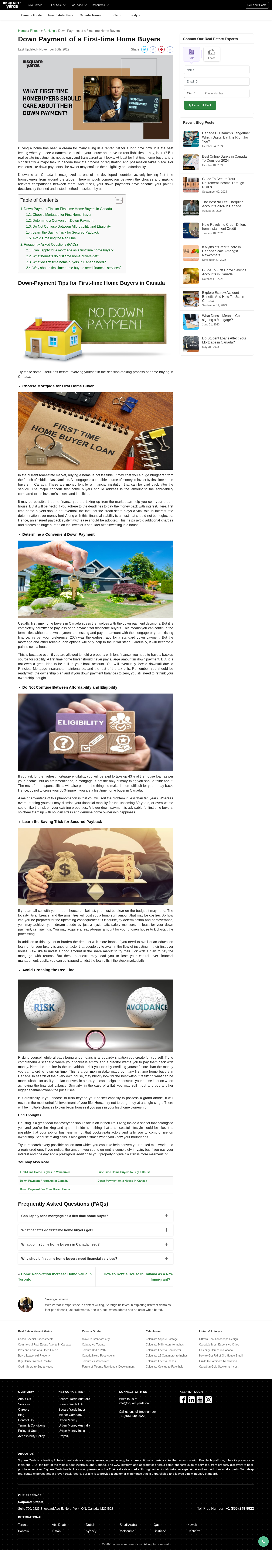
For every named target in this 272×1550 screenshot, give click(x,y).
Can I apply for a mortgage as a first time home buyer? (73, 250)
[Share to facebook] (153, 49)
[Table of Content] (119, 200)
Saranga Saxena (56, 1299)
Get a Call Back (202, 105)
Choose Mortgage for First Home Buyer (62, 214)
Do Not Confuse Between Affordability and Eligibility (71, 226)
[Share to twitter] (144, 49)
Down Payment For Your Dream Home (45, 1189)
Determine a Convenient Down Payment (63, 220)
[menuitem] (37, 5)
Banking (49, 30)
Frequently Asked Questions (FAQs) (51, 244)
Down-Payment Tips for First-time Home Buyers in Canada (68, 209)
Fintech (35, 30)
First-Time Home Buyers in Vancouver (45, 1172)
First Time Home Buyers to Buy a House (124, 1172)
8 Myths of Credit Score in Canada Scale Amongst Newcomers (221, 251)
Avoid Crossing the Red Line (54, 238)
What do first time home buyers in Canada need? (69, 262)
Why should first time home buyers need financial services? (77, 268)
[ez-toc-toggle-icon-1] (117, 201)
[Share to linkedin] (170, 49)
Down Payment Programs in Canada (44, 1180)
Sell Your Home (256, 5)
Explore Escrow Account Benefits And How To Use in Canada (223, 297)
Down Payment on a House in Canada (122, 1180)
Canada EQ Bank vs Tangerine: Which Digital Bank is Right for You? (226, 137)
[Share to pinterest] (161, 49)
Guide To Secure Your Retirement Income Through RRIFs (223, 183)
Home (22, 30)
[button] (191, 54)
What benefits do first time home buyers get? (66, 256)
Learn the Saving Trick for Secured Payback (65, 232)
